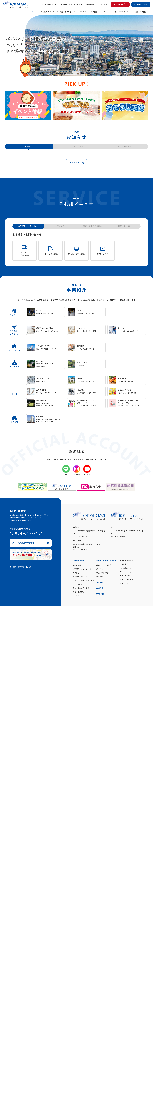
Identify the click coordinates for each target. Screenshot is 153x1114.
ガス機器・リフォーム (85, 580)
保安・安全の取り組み (122, 12)
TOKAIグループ (125, 568)
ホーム (34, 12)
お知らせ (99, 588)
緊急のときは (122, 4)
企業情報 (91, 4)
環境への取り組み (103, 573)
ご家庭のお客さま (49, 4)
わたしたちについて (46, 12)
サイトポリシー (126, 576)
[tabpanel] (28, 105)
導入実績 (99, 577)
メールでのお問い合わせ (23, 543)
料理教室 (80, 584)
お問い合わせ (142, 4)
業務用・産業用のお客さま (72, 4)
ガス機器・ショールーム (100, 12)
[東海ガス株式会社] (15, 4)
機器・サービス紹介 (103, 565)
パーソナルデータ (126, 580)
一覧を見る (75, 163)
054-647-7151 (29, 533)
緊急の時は (77, 565)
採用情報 (104, 4)
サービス (76, 596)
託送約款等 (124, 564)
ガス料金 (83, 12)
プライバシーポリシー (128, 572)
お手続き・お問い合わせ (66, 12)
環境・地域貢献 (141, 12)
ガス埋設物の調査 (126, 560)
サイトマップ (125, 583)
